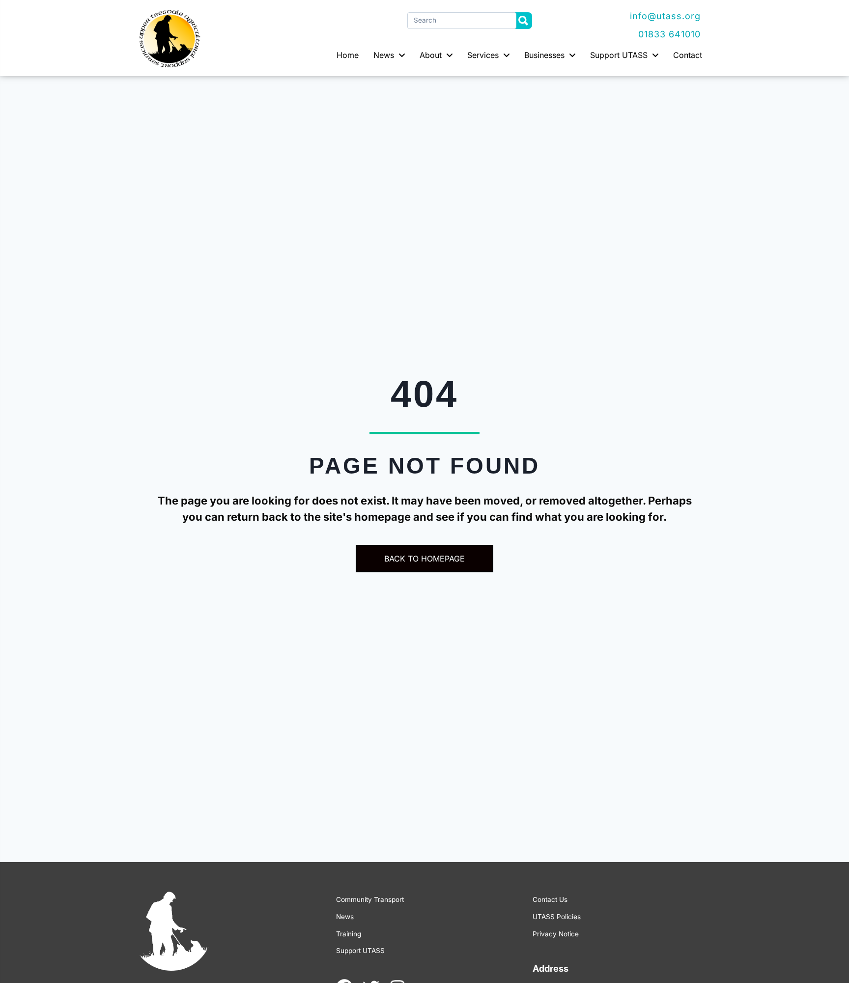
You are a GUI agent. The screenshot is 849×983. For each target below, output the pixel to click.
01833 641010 (669, 34)
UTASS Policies (557, 917)
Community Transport (370, 899)
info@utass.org (665, 16)
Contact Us (550, 899)
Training (348, 934)
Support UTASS (360, 951)
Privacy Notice (556, 934)
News (345, 917)
